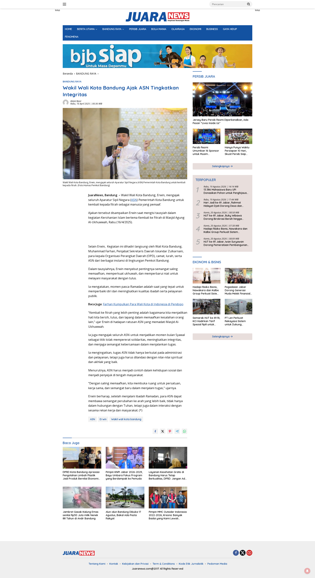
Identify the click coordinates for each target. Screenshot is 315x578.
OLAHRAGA (178, 29)
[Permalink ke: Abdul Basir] (66, 102)
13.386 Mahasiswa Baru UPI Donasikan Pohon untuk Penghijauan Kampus (226, 191)
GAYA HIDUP (230, 29)
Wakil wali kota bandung (126, 419)
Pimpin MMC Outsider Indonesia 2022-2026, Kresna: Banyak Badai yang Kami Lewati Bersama (168, 515)
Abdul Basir (75, 101)
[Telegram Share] (177, 431)
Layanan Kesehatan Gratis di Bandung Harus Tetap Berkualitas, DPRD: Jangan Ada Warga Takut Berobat (168, 475)
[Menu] (65, 4)
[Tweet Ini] (162, 431)
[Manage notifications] (307, 571)
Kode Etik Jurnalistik (191, 563)
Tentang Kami (97, 563)
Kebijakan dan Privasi (135, 563)
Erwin (103, 419)
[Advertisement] (46, 63)
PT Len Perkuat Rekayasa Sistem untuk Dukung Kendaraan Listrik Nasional (235, 321)
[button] (248, 4)
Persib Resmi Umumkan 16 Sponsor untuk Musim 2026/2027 (206, 151)
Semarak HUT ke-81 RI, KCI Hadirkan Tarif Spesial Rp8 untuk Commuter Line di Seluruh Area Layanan (206, 321)
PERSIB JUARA (137, 29)
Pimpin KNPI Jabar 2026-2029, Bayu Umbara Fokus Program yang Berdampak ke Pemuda (124, 475)
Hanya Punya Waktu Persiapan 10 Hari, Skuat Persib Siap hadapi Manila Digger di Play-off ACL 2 (238, 151)
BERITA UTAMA (86, 29)
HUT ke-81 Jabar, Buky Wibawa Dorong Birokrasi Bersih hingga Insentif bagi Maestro (223, 217)
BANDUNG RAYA (111, 29)
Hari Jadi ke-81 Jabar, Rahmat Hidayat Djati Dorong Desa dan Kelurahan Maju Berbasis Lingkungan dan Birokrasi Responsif (226, 204)
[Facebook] (236, 553)
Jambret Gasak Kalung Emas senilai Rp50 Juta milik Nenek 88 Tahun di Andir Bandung (80, 515)
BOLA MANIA (158, 29)
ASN (134, 200)
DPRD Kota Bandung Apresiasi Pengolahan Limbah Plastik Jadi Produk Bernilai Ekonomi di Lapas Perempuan (81, 475)
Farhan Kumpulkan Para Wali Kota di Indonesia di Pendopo (143, 304)
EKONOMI (195, 29)
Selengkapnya (221, 166)
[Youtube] (249, 553)
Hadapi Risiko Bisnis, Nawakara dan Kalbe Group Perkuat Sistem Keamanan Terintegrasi (225, 230)
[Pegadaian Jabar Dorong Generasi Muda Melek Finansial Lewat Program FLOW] (238, 276)
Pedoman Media (217, 563)
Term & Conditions (164, 563)
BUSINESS (212, 29)
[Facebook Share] (155, 431)
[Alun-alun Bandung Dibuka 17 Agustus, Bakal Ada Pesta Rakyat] (125, 497)
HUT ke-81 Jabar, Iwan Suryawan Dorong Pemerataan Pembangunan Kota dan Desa (225, 243)
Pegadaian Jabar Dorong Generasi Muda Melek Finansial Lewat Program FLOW (238, 290)
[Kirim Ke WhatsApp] (184, 431)
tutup (57, 10)
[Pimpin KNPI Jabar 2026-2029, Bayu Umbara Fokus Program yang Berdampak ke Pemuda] (125, 458)
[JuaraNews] (157, 16)
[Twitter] (243, 553)
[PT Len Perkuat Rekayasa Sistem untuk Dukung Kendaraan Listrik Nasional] (238, 306)
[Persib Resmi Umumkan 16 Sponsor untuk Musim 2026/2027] (206, 136)
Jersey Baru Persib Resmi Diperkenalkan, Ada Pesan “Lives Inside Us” (220, 121)
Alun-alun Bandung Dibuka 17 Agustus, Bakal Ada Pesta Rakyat (123, 515)
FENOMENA (71, 36)
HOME (68, 29)
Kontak (113, 563)
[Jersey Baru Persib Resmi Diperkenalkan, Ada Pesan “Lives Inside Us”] (222, 99)
